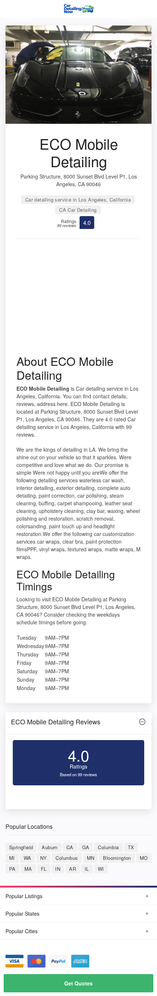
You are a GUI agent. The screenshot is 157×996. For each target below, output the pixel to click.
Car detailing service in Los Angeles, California (78, 199)
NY (43, 857)
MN (91, 857)
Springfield (21, 847)
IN (57, 868)
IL (87, 868)
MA (28, 868)
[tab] (78, 723)
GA (85, 847)
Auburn (49, 847)
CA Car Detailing (77, 209)
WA (27, 857)
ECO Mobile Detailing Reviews (55, 721)
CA (69, 847)
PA (12, 868)
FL (44, 868)
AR (72, 868)
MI (12, 857)
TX (131, 847)
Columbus (66, 857)
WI (101, 868)
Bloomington (117, 857)
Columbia (108, 847)
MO (144, 857)
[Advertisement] (78, 299)
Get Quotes (78, 983)
